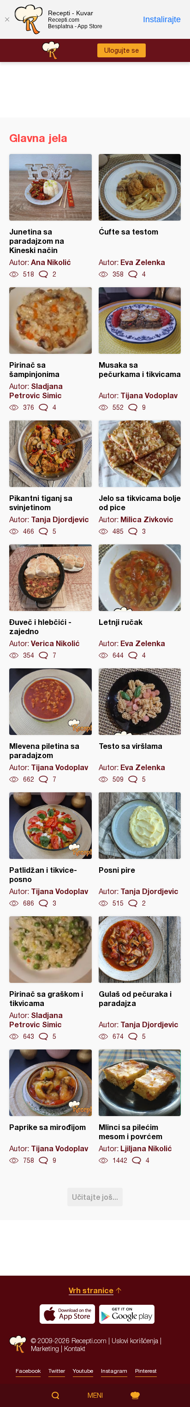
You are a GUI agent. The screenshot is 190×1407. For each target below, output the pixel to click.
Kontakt (74, 1348)
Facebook (28, 1371)
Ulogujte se (121, 50)
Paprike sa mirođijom (50, 1107)
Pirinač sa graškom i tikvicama (50, 978)
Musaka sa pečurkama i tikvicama (140, 349)
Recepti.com (17, 1344)
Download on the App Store (67, 1314)
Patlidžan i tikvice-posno (50, 850)
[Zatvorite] (7, 19)
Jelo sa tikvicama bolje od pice (140, 478)
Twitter (56, 1371)
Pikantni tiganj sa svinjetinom (50, 478)
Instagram (114, 1371)
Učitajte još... (95, 1196)
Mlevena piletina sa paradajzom (50, 726)
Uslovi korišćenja (135, 1341)
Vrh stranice (91, 1290)
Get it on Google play (126, 1314)
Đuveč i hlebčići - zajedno (50, 602)
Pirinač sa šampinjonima (50, 349)
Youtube (83, 1371)
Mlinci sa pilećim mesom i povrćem (140, 1107)
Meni (95, 1395)
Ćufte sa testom (140, 216)
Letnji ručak (140, 602)
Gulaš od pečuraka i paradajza (140, 978)
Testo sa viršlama (140, 726)
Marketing (45, 1348)
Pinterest (146, 1371)
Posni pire (140, 850)
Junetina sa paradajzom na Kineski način (50, 216)
